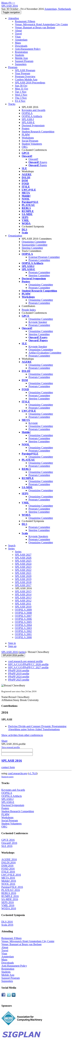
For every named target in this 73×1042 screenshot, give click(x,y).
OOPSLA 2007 (23, 615)
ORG (25, 146)
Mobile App (21, 58)
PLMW (26, 134)
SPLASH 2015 (23, 591)
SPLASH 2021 (23, 573)
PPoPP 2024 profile (18, 676)
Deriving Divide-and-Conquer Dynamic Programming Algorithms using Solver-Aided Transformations (37, 728)
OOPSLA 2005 (23, 622)
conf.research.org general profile (25, 661)
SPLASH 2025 (23, 560)
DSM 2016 (7, 865)
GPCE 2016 (8, 839)
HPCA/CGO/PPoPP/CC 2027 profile (28, 667)
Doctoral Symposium (33, 125)
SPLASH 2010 (23, 606)
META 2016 (8, 877)
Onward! (33, 159)
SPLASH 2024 (23, 563)
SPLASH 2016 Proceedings (30, 82)
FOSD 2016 (8, 868)
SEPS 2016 (7, 902)
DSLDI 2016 (8, 862)
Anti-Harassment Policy (28, 48)
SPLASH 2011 (23, 603)
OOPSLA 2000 (23, 637)
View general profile (10, 747)
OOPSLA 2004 (23, 625)
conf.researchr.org (17, 773)
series (22, 652)
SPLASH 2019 (23, 579)
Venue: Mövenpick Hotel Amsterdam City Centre (41, 24)
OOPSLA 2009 (23, 609)
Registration (21, 52)
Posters (25, 128)
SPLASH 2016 (9, 652)
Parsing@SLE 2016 (12, 887)
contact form (8, 767)
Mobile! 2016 (8, 880)
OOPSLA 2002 (23, 631)
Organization (15, 235)
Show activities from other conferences (22, 735)
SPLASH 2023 (23, 566)
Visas (18, 36)
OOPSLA (27, 113)
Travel (18, 33)
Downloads (21, 45)
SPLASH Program (25, 70)
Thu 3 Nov (21, 97)
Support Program (24, 61)
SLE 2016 (6, 846)
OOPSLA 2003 (23, 628)
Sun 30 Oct (21, 85)
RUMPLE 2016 (10, 896)
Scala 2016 (7, 924)
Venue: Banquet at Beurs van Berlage (35, 27)
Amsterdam (21, 39)
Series (18, 551)
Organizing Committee (34, 241)
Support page (7, 776)
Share (4, 740)
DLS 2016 (7, 921)
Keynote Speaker (38, 322)
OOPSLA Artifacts (32, 116)
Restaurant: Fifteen (25, 21)
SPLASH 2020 (23, 576)
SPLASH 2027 (23, 554)
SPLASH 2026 (23, 557)
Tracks (11, 104)
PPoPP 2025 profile (18, 679)
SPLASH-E (28, 122)
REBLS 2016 (8, 893)
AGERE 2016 (9, 859)
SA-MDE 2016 (9, 899)
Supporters (20, 64)
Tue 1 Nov (20, 91)
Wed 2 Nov (21, 94)
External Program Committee (44, 257)
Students (19, 55)
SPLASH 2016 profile (13, 655)
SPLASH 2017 (23, 585)
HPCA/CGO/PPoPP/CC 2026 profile (28, 664)
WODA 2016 (8, 908)
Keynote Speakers (38, 536)
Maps (18, 42)
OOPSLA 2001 (23, 634)
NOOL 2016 (8, 883)
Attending (13, 18)
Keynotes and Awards (33, 110)
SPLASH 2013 (23, 597)
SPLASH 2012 (23, 600)
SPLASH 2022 (23, 570)
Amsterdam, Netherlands (57, 8)
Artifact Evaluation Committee (45, 352)
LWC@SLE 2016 (11, 874)
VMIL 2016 (7, 905)
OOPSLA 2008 (23, 612)
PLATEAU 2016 (10, 890)
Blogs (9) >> (8, 2)
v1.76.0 (33, 773)
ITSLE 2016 (8, 871)
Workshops (28, 137)
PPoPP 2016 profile (18, 670)
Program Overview (25, 76)
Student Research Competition (38, 131)
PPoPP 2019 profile (18, 673)
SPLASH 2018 (23, 582)
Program (12, 67)
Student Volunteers (32, 143)
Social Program (30, 140)
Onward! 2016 (9, 842)
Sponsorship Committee (34, 244)
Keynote (33, 423)
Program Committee (39, 260)
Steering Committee (32, 247)
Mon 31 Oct (21, 88)
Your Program (22, 73)
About (18, 30)
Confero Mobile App (26, 79)
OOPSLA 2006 (23, 619)
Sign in (12, 643)
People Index (29, 309)
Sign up (12, 646)
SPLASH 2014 (23, 594)
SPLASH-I (28, 119)
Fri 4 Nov (20, 100)
